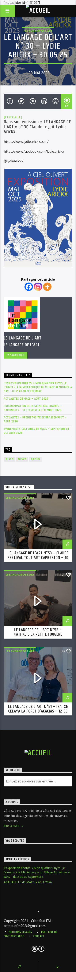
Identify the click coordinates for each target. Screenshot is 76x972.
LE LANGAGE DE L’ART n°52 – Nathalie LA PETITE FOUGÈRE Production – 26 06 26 (38, 635)
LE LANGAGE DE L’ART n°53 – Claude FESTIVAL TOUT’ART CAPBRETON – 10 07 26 (38, 558)
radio (35, 459)
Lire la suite (12, 826)
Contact (38, 936)
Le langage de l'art (38, 31)
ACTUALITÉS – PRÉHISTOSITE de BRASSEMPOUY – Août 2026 (35, 419)
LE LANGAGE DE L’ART (23, 338)
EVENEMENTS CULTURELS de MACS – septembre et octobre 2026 (36, 431)
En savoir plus (15, 355)
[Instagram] (38, 287)
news (22, 459)
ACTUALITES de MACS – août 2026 (26, 399)
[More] (47, 287)
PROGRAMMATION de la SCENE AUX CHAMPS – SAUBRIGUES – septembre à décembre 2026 (33, 408)
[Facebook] (28, 287)
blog (9, 459)
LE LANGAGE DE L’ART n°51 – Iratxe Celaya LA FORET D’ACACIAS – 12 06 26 (38, 711)
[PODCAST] (13, 117)
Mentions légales (20, 932)
